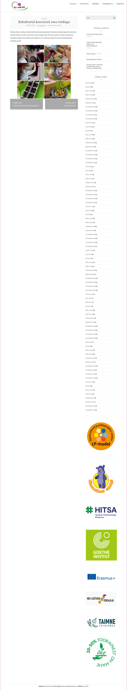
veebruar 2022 (90, 270)
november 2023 (90, 194)
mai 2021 (88, 306)
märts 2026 (89, 95)
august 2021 (89, 294)
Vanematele (108, 4)
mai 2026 (88, 87)
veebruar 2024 (90, 182)
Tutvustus (84, 4)
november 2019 (90, 370)
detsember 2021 (90, 278)
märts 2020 (89, 354)
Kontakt (120, 4)
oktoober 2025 (90, 115)
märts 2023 (89, 222)
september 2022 (90, 246)
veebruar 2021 (90, 318)
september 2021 (90, 290)
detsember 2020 (90, 326)
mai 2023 (88, 214)
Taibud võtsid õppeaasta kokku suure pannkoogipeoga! (94, 44)
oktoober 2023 (90, 198)
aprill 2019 (89, 390)
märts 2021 (89, 314)
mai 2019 (88, 386)
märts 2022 (89, 266)
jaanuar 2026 (90, 103)
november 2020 (90, 330)
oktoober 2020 (90, 334)
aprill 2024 (89, 174)
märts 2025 (89, 139)
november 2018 (90, 410)
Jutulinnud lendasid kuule (94, 34)
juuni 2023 (89, 210)
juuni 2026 (89, 83)
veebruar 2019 (90, 398)
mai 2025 (88, 131)
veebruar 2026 (90, 99)
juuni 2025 (89, 127)
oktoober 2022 (90, 242)
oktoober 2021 (90, 286)
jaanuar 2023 (90, 230)
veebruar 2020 (90, 358)
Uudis (44, 19)
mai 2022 (88, 258)
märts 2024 (89, 178)
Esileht (73, 4)
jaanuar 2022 (90, 274)
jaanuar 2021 (90, 322)
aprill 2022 (89, 262)
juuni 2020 (89, 342)
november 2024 (90, 154)
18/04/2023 (30, 25)
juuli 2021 (88, 298)
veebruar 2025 (90, 143)
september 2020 (90, 338)
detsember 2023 (90, 190)
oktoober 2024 (90, 158)
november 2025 (90, 111)
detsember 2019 (90, 366)
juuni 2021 (89, 302)
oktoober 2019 (90, 374)
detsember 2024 (90, 150)
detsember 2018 (90, 406)
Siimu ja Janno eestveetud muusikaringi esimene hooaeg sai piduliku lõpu (94, 66)
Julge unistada (90, 54)
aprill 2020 (89, 350)
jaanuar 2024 (90, 186)
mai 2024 (88, 170)
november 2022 (90, 238)
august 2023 (89, 206)
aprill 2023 (89, 218)
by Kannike (41, 25)
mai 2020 (88, 346)
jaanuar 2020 (90, 362)
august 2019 (89, 382)
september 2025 (90, 119)
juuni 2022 (89, 254)
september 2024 (90, 162)
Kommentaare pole (54, 25)
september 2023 (90, 202)
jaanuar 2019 (90, 402)
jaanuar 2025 (90, 146)
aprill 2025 (89, 135)
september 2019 (90, 378)
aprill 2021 (89, 310)
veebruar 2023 (90, 226)
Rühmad (95, 4)
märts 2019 (89, 394)
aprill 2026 (89, 91)
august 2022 (89, 250)
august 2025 (89, 123)
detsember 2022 (90, 234)
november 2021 (90, 282)
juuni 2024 (89, 166)
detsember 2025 (90, 107)
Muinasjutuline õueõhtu (94, 59)
